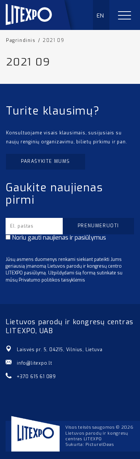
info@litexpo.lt (34, 363)
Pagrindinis (21, 40)
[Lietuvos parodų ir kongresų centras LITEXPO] (41, 28)
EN (101, 15)
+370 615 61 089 (36, 377)
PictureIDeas (99, 444)
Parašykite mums (45, 161)
